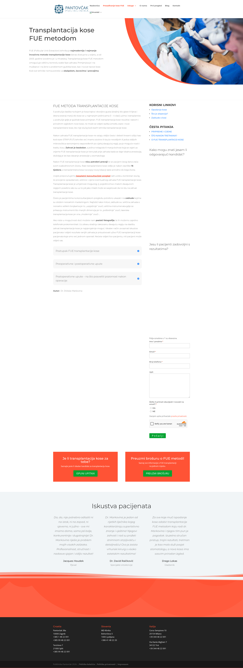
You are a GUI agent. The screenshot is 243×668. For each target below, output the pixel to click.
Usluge (130, 6)
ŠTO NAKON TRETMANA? (164, 135)
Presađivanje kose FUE (113, 6)
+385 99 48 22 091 (61, 640)
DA (154, 408)
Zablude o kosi (158, 118)
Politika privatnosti (106, 664)
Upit (151, 372)
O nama (143, 6)
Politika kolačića (87, 664)
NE (154, 411)
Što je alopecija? (159, 114)
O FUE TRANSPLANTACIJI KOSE (167, 140)
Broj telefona (155, 362)
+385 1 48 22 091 (61, 637)
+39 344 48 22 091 (157, 637)
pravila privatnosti (179, 416)
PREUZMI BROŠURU (157, 473)
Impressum (123, 664)
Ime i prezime (156, 341)
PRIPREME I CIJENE (161, 131)
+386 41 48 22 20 (109, 640)
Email (152, 352)
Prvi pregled (156, 6)
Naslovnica (95, 6)
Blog (167, 6)
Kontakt (176, 6)
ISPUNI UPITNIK (85, 473)
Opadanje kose (159, 109)
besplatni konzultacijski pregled (93, 176)
